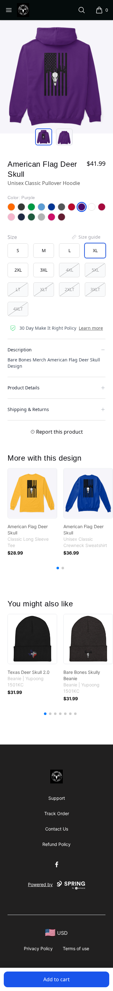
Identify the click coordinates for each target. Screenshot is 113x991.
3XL (43, 270)
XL (95, 250)
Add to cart (56, 979)
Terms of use (76, 948)
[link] (32, 493)
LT (18, 289)
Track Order (56, 813)
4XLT (18, 309)
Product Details (24, 388)
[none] (85, 237)
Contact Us (56, 828)
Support (56, 798)
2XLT (69, 289)
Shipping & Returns (28, 409)
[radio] (18, 250)
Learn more (91, 328)
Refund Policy (56, 844)
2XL (18, 270)
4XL (69, 270)
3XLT (95, 289)
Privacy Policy (38, 948)
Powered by (40, 884)
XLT (43, 289)
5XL (95, 270)
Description (20, 350)
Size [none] (12, 237)
